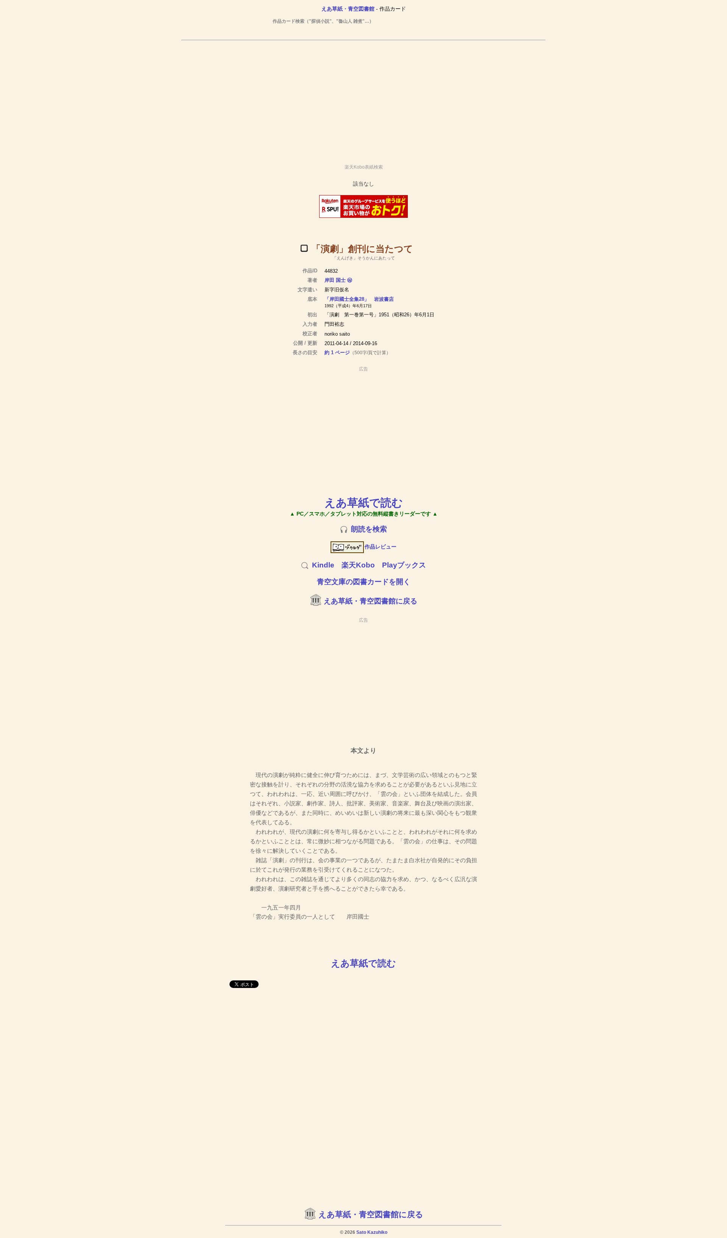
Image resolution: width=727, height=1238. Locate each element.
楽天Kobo (358, 565)
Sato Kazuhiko (371, 1232)
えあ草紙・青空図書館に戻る (370, 601)
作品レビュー (380, 547)
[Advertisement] (363, 99)
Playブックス (404, 565)
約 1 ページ (337, 352)
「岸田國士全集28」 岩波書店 (359, 299)
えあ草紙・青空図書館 (347, 9)
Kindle (323, 565)
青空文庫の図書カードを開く (363, 582)
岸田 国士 (335, 280)
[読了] (304, 248)
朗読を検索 (369, 529)
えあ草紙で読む (363, 502)
